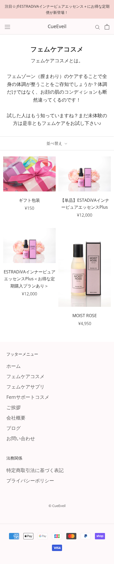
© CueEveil (57, 505)
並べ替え (54, 143)
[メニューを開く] (7, 26)
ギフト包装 (29, 200)
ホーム (13, 366)
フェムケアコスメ (25, 376)
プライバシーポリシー (30, 480)
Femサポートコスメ (27, 397)
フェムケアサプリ (25, 386)
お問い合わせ (20, 438)
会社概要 (15, 417)
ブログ (13, 428)
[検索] (97, 26)
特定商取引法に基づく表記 (35, 470)
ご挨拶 (13, 407)
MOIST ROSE (84, 315)
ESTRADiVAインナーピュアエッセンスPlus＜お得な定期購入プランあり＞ (29, 279)
